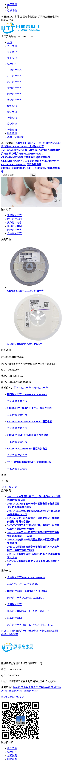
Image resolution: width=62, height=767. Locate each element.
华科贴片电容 (14, 88)
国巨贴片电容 (14, 94)
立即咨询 (12, 401)
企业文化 (12, 58)
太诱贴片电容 (14, 100)
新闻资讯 (12, 106)
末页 (14, 487)
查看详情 (22, 401)
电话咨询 (12, 748)
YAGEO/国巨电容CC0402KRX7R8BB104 (29, 462)
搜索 (33, 175)
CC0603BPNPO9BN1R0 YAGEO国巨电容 (29, 408)
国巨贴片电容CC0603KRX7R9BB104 (27, 394)
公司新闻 (12, 112)
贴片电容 (12, 64)
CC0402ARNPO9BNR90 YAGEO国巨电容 (29, 421)
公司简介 (12, 52)
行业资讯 (12, 118)
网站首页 (12, 759)
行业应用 (12, 129)
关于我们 (12, 4)
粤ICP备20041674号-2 (12, 697)
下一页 (7, 487)
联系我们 (12, 10)
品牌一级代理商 (15, 137)
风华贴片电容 (14, 82)
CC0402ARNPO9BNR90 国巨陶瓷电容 (27, 435)
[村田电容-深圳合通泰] (21, 33)
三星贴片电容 (14, 70)
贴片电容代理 (31, 687)
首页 (9, 42)
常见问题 (12, 123)
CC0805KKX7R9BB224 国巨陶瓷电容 (27, 448)
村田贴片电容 (14, 76)
